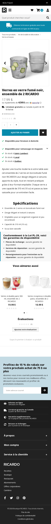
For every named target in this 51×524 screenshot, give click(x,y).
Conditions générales (25, 519)
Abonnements (10, 482)
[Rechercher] (47, 18)
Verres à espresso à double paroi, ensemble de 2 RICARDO (39, 299)
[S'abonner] (44, 390)
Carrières (8, 490)
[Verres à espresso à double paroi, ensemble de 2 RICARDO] (39, 281)
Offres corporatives (12, 486)
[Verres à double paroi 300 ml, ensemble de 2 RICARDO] (12, 281)
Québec (18, 161)
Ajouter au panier (20, 132)
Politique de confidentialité (25, 516)
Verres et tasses (8, 37)
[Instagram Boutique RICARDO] (18, 498)
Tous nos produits (9, 34)
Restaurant (8, 478)
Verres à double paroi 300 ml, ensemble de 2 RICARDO (12, 299)
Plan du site (25, 512)
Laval (16, 157)
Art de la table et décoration (28, 34)
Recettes (7, 471)
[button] (25, 102)
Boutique (8, 474)
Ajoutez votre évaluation (25, 329)
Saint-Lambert (21, 153)
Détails (25, 403)
